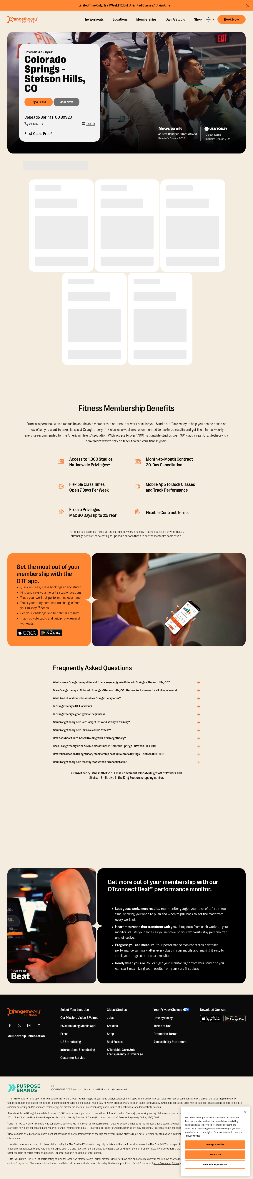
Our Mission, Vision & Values (79, 1018)
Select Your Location (74, 1010)
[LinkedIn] (38, 1025)
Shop (198, 19)
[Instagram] (29, 1025)
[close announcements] (247, 6)
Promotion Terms (165, 1034)
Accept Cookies (215, 1144)
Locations (120, 19)
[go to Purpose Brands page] (24, 1088)
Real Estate (115, 1042)
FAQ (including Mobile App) (78, 1026)
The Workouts (93, 19)
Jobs (110, 1018)
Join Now (66, 102)
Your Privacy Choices (215, 1164)
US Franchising (70, 1042)
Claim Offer (164, 5)
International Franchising (77, 1050)
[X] (19, 1025)
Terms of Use (162, 1026)
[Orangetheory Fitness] (24, 1012)
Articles (112, 1026)
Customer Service (72, 1058)
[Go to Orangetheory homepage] (22, 19)
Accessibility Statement (170, 1042)
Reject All (215, 1154)
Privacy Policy (163, 1018)
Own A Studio (175, 19)
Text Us (90, 124)
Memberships (146, 19)
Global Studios (116, 1010)
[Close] (245, 1112)
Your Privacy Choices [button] (168, 1010)
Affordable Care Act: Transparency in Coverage (125, 1052)
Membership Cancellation (26, 1036)
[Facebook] (9, 1025)
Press (64, 1034)
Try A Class (38, 102)
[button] (210, 19)
